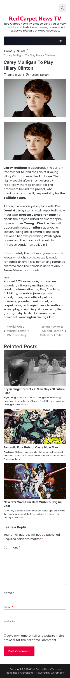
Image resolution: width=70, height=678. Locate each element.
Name (9, 593)
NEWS (6, 278)
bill (20, 285)
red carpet (40, 301)
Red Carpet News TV (35, 18)
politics (47, 297)
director (32, 289)
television (48, 309)
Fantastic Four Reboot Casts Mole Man (31, 447)
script (25, 309)
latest (8, 297)
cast (49, 285)
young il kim (45, 317)
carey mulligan (34, 285)
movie (18, 297)
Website (9, 621)
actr (35, 281)
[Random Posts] (61, 41)
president (25, 301)
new (27, 297)
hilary (13, 293)
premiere (10, 301)
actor (27, 281)
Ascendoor (27, 672)
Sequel (35, 309)
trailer (28, 313)
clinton (21, 289)
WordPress (57, 672)
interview (25, 293)
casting (9, 289)
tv (35, 313)
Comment (12, 547)
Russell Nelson (40, 75)
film (42, 289)
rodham (57, 305)
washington (27, 317)
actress (45, 281)
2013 (19, 281)
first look (53, 289)
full (6, 293)
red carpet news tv (36, 305)
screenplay (11, 309)
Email (8, 607)
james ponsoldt (44, 293)
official (36, 297)
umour (43, 313)
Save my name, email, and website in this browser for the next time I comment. (34, 638)
